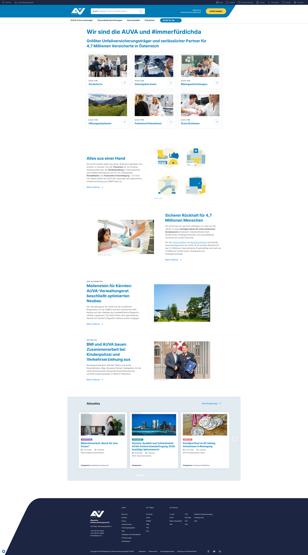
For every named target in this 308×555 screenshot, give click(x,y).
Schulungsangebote (128, 528)
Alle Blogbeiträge (210, 403)
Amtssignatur (126, 541)
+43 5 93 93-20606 (97, 533)
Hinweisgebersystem (167, 551)
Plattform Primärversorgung (203, 514)
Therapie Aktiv (199, 518)
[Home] (78, 11)
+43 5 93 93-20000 (97, 531)
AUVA (148, 518)
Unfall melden (216, 11)
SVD (186, 524)
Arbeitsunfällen (179, 242)
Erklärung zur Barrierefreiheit (186, 551)
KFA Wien (188, 518)
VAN (195, 521)
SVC (186, 521)
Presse (124, 521)
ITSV (186, 514)
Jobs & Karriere (127, 524)
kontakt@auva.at (96, 535)
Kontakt (124, 518)
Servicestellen (133, 20)
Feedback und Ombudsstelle (131, 534)
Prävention (150, 20)
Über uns (125, 514)
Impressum (142, 551)
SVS (147, 531)
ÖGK (147, 524)
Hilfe (123, 531)
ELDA (171, 518)
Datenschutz (153, 551)
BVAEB (148, 521)
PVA (147, 528)
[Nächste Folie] (235, 439)
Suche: (95, 11)
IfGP (171, 524)
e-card (172, 514)
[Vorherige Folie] (73, 439)
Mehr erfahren (93, 187)
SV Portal (149, 514)
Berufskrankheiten (199, 242)
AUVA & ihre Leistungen (82, 20)
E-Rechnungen (127, 538)
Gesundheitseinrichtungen (110, 20)
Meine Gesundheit (176, 521)
